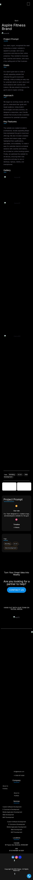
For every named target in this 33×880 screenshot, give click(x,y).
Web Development (8, 815)
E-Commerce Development (11, 809)
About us (5, 786)
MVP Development (8, 817)
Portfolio (5, 788)
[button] (28, 3)
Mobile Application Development (12, 812)
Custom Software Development (12, 807)
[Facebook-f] (20, 857)
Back (16, 21)
